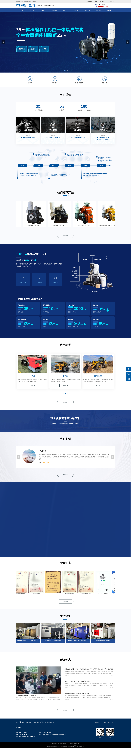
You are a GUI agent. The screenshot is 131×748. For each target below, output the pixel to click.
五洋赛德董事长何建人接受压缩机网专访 (77, 693)
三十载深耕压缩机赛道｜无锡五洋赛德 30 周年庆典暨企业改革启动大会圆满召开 (89, 669)
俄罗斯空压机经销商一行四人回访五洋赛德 (78, 681)
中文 (111, 1)
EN (113, 1)
